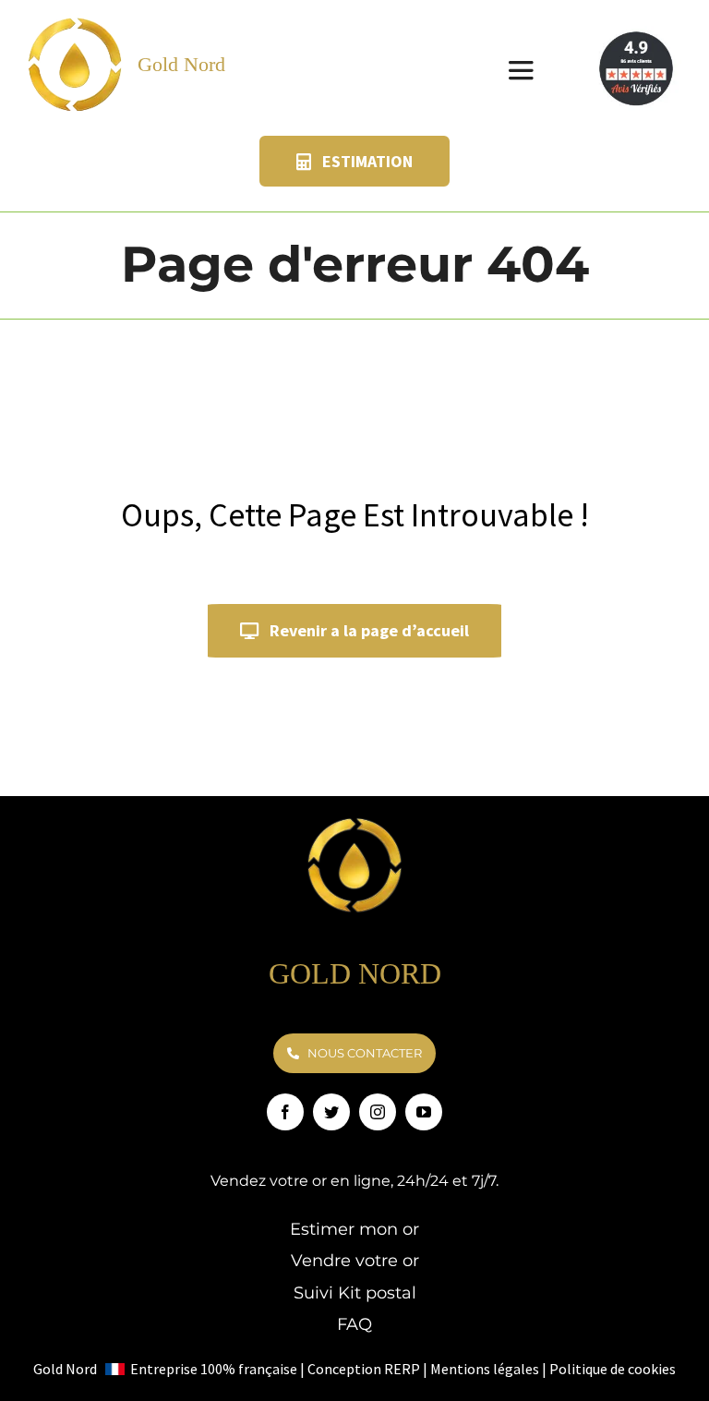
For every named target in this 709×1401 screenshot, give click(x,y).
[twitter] (331, 1111)
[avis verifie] (638, 33)
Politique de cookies (612, 1368)
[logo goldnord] (75, 21)
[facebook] (285, 1111)
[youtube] (423, 1111)
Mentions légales (484, 1368)
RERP (402, 1368)
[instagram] (377, 1111)
